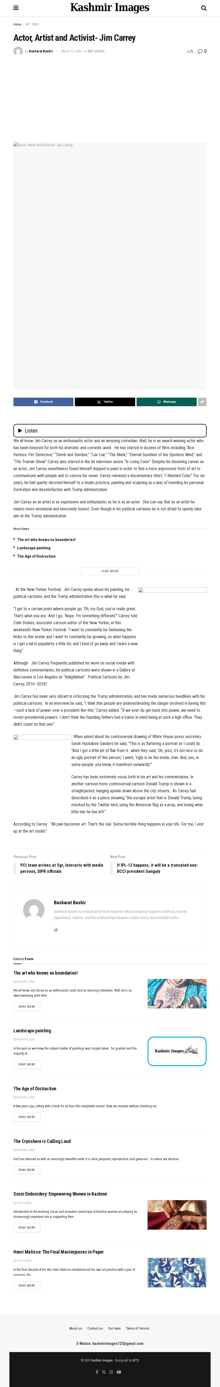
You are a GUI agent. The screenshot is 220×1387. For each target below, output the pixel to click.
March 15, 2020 (71, 51)
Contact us (95, 1328)
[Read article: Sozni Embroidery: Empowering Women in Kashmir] (177, 1215)
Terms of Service (137, 1328)
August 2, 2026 (25, 981)
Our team (114, 1328)
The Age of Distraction (36, 556)
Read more (29, 1006)
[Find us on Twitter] (104, 1372)
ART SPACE (32, 24)
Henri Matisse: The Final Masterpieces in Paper (58, 1252)
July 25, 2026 (24, 1202)
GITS (136, 1360)
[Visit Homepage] (110, 8)
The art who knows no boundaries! (46, 539)
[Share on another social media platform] (202, 402)
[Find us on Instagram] (111, 1372)
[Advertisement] (110, 96)
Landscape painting (33, 548)
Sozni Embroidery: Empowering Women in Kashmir (60, 1194)
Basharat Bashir (41, 51)
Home (17, 24)
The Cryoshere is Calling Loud (42, 1141)
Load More (110, 571)
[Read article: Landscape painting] (177, 1051)
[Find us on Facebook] (97, 1372)
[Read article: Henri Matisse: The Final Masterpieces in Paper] (177, 1272)
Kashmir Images (102, 1360)
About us (75, 1328)
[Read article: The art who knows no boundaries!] (177, 993)
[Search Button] (204, 8)
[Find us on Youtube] (119, 1372)
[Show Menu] (16, 8)
